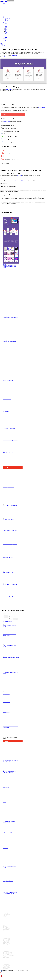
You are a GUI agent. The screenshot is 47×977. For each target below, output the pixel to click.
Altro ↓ (4, 264)
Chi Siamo (8, 487)
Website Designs (6, 964)
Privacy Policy (6, 913)
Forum (4, 15)
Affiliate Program (6, 928)
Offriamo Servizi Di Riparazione (9, 635)
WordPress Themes (6, 939)
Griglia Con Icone (6, 712)
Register (4, 40)
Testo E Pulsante (6, 411)
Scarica (4, 3)
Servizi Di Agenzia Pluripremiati (9, 822)
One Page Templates (7, 944)
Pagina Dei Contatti (10, 317)
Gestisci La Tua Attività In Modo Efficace (9, 772)
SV (6, 37)
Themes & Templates (6, 935)
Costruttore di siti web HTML (10, 11)
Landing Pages (6, 966)
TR (6, 32)
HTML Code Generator (7, 957)
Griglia (8, 380)
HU (6, 34)
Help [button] (4, 17)
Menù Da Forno (6, 787)
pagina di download (41, 107)
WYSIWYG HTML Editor (8, 955)
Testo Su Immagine (10, 505)
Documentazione (8, 19)
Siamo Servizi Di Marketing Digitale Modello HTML (10, 893)
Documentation (6, 929)
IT (5, 28)
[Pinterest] (1, 976)
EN (6, 23)
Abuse (4, 917)
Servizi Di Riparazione (7, 621)
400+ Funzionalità (6, 4)
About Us (5, 915)
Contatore (8, 572)
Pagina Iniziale (9, 341)
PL (6, 30)
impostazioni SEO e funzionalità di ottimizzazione (17, 180)
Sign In (4, 38)
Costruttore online (6, 121)
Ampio (8, 596)
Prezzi (4, 14)
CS (6, 35)
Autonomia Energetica (11, 657)
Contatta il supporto (8, 20)
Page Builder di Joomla (9, 13)
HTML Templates (8, 9)
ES (6, 29)
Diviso (7, 452)
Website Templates (6, 938)
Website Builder (6, 951)
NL (6, 26)
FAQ (4, 925)
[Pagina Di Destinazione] (11, 263)
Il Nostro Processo (6, 702)
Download (5, 926)
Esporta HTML (19, 175)
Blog (4, 16)
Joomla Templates (6, 942)
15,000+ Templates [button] (6, 5)
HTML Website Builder (7, 952)
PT (6, 31)
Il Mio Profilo (5, 848)
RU (6, 33)
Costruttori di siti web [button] (7, 10)
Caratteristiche (14, 55)
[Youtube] (1, 973)
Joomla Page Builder (7, 954)
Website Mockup (6, 968)
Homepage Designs (7, 967)
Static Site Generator (7, 956)
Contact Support (6, 918)
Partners (4, 916)
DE (6, 24)
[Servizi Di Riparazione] (11, 620)
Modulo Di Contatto (7, 399)
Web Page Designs (6, 965)
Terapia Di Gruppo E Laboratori (9, 693)
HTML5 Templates (6, 943)
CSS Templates (6, 941)
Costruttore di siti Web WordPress (11, 12)
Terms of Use (5, 912)
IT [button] (3, 22)
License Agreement (6, 914)
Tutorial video (7, 18)
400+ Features (5, 927)
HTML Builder (8, 89)
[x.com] (1, 974)
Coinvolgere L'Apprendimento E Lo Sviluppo (10, 880)
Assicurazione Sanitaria (7, 832)
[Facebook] (1, 971)
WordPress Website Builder (8, 953)
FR (6, 27)
